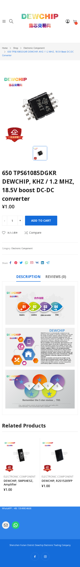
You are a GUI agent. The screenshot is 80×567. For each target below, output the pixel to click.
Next (75, 464)
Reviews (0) (55, 276)
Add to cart (41, 220)
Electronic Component (22, 248)
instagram (45, 556)
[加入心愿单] (37, 442)
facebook (35, 556)
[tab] (28, 277)
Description (28, 276)
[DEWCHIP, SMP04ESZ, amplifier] (21, 455)
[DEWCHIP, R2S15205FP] (59, 455)
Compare (35, 232)
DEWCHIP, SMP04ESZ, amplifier (18, 482)
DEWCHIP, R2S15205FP (57, 481)
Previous (5, 464)
